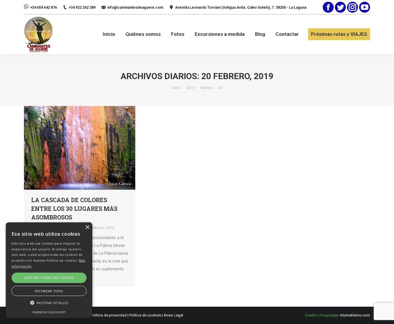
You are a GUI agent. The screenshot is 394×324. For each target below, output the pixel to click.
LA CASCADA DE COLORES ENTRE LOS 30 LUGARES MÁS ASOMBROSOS (74, 208)
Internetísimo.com (355, 315)
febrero (206, 87)
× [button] (87, 227)
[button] (49, 303)
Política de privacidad (109, 315)
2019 (190, 87)
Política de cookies (145, 315)
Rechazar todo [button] (49, 291)
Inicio (176, 87)
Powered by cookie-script (49, 312)
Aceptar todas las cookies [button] (49, 277)
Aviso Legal (173, 315)
